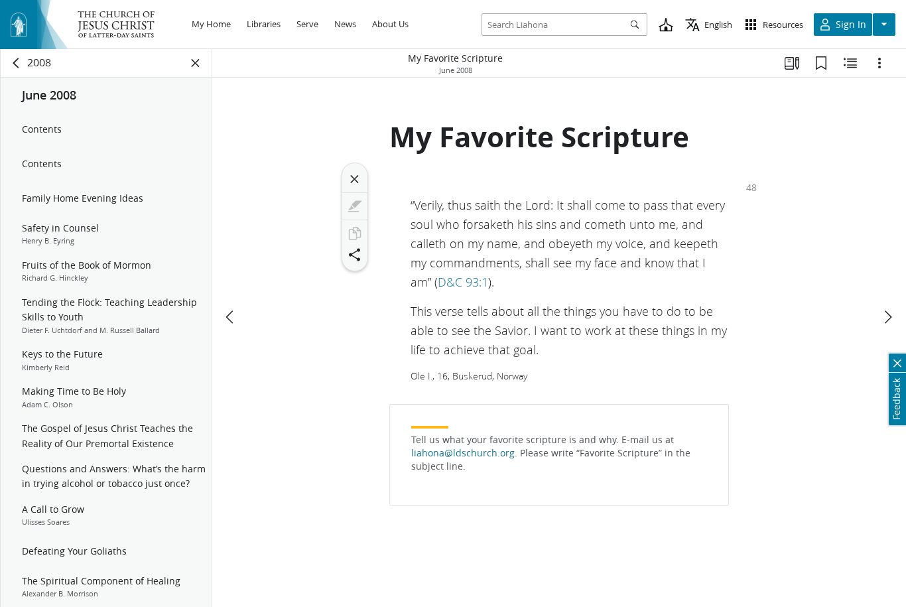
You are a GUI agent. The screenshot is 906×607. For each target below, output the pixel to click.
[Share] (354, 254)
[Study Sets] (792, 63)
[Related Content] (850, 63)
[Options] (879, 63)
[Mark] (354, 206)
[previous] (231, 317)
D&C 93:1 (463, 282)
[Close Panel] (195, 63)
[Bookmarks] (821, 63)
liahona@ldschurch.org (463, 453)
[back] (16, 63)
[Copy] (354, 233)
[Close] (354, 179)
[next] (887, 317)
